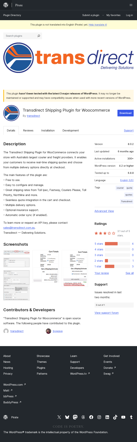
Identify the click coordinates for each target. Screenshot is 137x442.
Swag (109, 373)
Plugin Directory (12, 15)
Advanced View (104, 211)
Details (11, 130)
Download (125, 113)
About (7, 356)
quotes (128, 194)
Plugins (41, 367)
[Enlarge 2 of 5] (25, 262)
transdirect (33, 115)
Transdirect (126, 201)
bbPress (10, 396)
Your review (102, 273)
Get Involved (112, 356)
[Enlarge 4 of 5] (54, 254)
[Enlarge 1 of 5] (25, 254)
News (6, 361)
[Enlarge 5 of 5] (83, 254)
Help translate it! (98, 24)
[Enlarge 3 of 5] (25, 274)
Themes (42, 361)
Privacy (8, 373)
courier (120, 188)
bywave (58, 331)
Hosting (8, 367)
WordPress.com (14, 384)
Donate (110, 367)
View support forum (107, 312)
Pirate (14, 417)
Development (70, 130)
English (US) (127, 180)
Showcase (43, 356)
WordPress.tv (80, 373)
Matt (8, 390)
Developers (77, 367)
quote (129, 188)
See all (130, 273)
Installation (48, 130)
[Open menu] (131, 5)
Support (129, 130)
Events (108, 361)
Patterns (42, 373)
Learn (73, 356)
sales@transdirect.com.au (19, 227)
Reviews (28, 130)
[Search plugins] (38, 36)
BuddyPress (12, 402)
